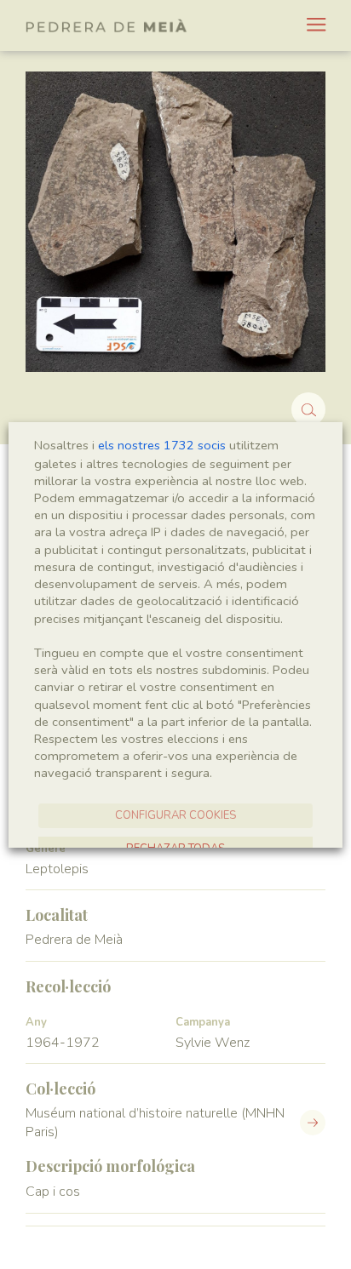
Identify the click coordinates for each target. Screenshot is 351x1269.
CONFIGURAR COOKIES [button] (175, 815)
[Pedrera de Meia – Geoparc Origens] (106, 25)
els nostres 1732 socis (162, 445)
